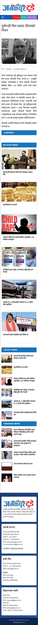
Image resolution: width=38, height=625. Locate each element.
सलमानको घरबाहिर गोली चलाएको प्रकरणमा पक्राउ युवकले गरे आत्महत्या (25, 443)
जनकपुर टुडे (8, 69)
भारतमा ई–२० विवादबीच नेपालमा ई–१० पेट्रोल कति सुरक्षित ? (18, 303)
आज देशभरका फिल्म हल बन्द (23, 463)
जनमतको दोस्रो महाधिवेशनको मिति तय (15, 334)
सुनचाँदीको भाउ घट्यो (10, 204)
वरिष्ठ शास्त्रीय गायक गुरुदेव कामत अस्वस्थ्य (25, 476)
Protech (23, 622)
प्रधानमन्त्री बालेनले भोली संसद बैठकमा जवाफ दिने (18, 173)
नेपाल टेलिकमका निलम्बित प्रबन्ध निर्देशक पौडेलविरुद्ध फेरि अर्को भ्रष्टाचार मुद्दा (24, 432)
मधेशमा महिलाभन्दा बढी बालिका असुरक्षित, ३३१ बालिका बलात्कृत (18, 238)
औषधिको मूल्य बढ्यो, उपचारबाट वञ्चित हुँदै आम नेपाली (18, 270)
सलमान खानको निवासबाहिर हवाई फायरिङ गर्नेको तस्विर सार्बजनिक (25, 453)
